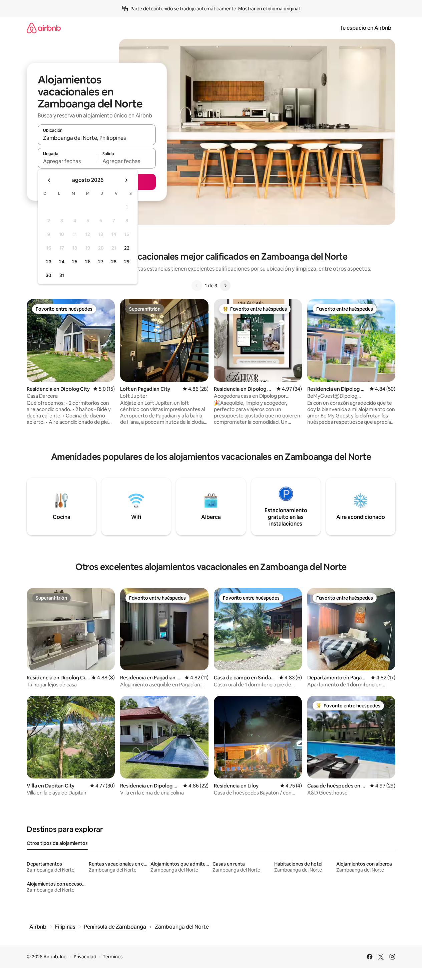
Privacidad (85, 957)
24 (61, 262)
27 (100, 262)
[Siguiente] (225, 285)
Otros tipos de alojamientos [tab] (57, 843)
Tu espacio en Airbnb (365, 27)
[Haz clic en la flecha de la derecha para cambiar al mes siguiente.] (126, 180)
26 (87, 262)
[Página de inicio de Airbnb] (44, 27)
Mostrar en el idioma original (269, 9)
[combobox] (96, 138)
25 (74, 262)
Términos (113, 957)
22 (126, 248)
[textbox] (67, 161)
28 (113, 262)
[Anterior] (196, 285)
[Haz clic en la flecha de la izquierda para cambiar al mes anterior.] (49, 180)
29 (126, 262)
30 (48, 275)
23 (48, 262)
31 (61, 275)
